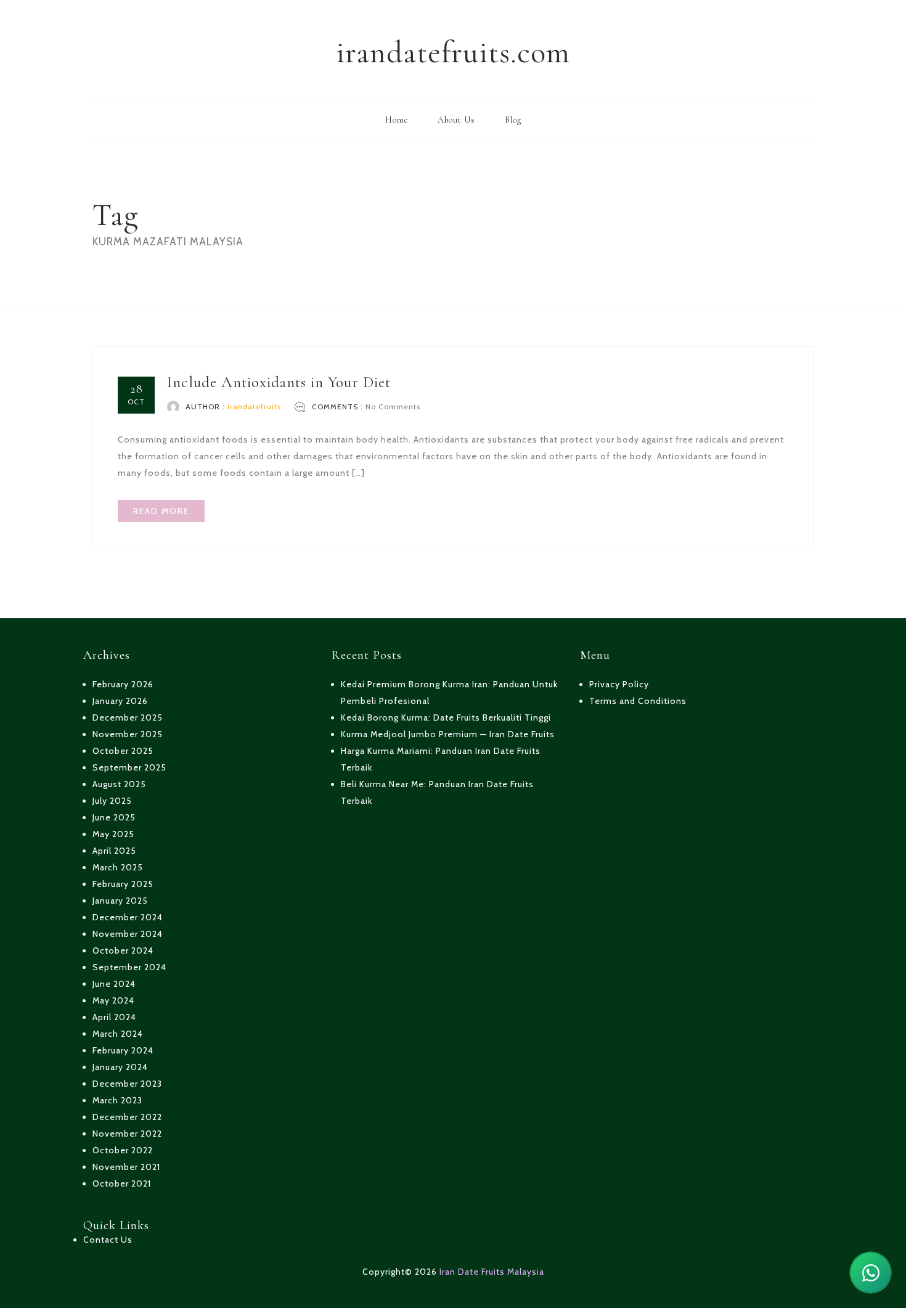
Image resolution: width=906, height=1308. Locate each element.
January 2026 (120, 700)
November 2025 (127, 734)
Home (396, 120)
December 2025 (127, 717)
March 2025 (117, 867)
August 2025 (119, 784)
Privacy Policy (619, 684)
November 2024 (127, 933)
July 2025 (112, 800)
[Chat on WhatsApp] (871, 1273)
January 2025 (120, 900)
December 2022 (127, 1116)
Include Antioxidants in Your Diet (279, 382)
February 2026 (122, 684)
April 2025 (114, 850)
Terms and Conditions (638, 700)
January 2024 (120, 1067)
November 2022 (127, 1133)
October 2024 (122, 950)
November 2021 (126, 1166)
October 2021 (121, 1183)
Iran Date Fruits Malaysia (491, 1271)
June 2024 (114, 983)
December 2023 (127, 1083)
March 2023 (117, 1100)
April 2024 (114, 1017)
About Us (456, 120)
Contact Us (108, 1239)
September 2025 (129, 767)
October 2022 (122, 1150)
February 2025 (122, 883)
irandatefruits (254, 406)
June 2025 (114, 817)
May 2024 (113, 1000)
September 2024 (129, 967)
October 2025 (122, 750)
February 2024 (122, 1050)
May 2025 (113, 834)
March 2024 (117, 1033)
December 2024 (127, 917)
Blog (513, 120)
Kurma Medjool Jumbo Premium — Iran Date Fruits (448, 734)
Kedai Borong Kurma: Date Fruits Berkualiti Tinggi (446, 717)
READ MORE (161, 511)
